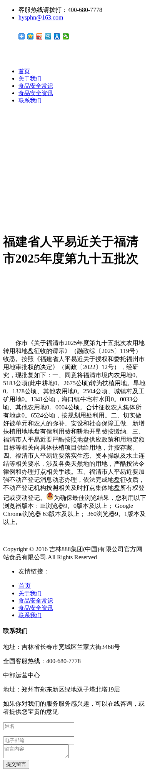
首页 (24, 71)
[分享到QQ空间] (30, 36)
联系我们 (30, 100)
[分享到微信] (66, 36)
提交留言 (16, 764)
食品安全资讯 (35, 93)
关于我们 (30, 79)
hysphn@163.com (40, 17)
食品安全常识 (35, 86)
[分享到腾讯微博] (48, 36)
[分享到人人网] (57, 36)
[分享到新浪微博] (39, 36)
